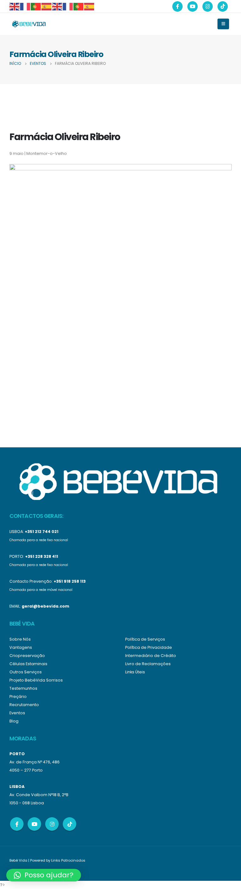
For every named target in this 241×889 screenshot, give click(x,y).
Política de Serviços (145, 639)
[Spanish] (46, 6)
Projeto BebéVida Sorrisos (36, 680)
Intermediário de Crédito (150, 655)
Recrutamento (24, 704)
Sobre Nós (20, 639)
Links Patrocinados (68, 860)
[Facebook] (177, 6)
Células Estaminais (28, 663)
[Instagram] (207, 6)
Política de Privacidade (148, 647)
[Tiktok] (222, 6)
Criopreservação (27, 655)
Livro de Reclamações (148, 663)
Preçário (18, 696)
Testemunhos (23, 688)
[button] (43, 875)
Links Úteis (135, 672)
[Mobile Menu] (223, 24)
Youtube (34, 824)
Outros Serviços (25, 672)
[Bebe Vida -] (28, 24)
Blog (14, 721)
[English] (14, 6)
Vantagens (20, 647)
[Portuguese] (36, 6)
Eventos (17, 713)
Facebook (17, 824)
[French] (25, 6)
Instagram (52, 824)
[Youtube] (192, 6)
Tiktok (69, 824)
